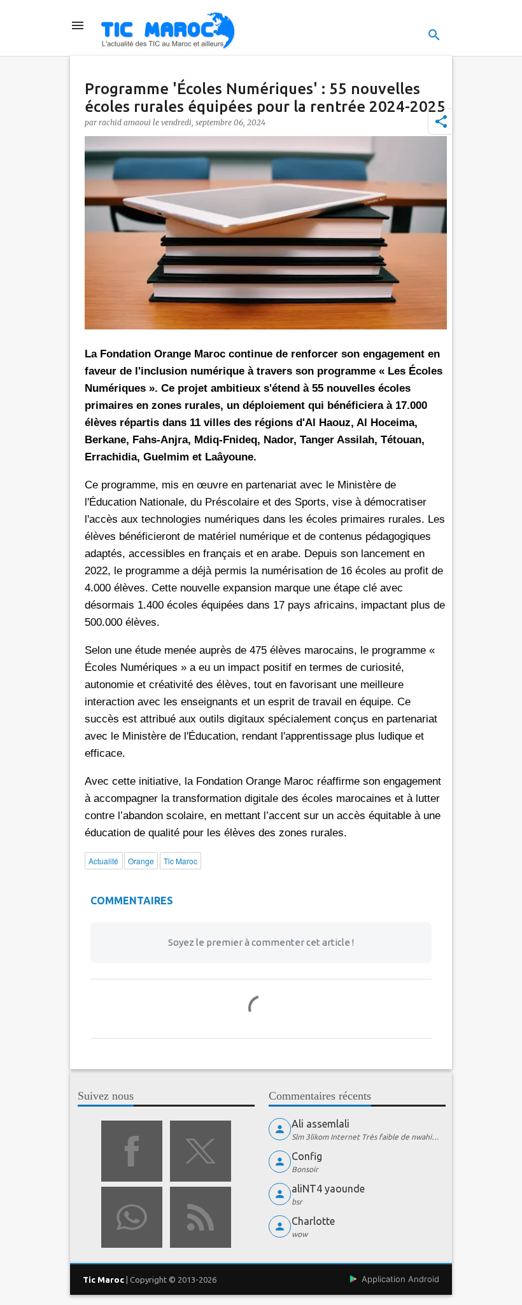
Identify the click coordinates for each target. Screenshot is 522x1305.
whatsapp (131, 1217)
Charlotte (313, 1221)
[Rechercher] (434, 35)
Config (307, 1156)
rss (200, 1217)
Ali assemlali (320, 1123)
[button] (441, 121)
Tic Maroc (103, 1279)
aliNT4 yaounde (328, 1188)
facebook (131, 1151)
